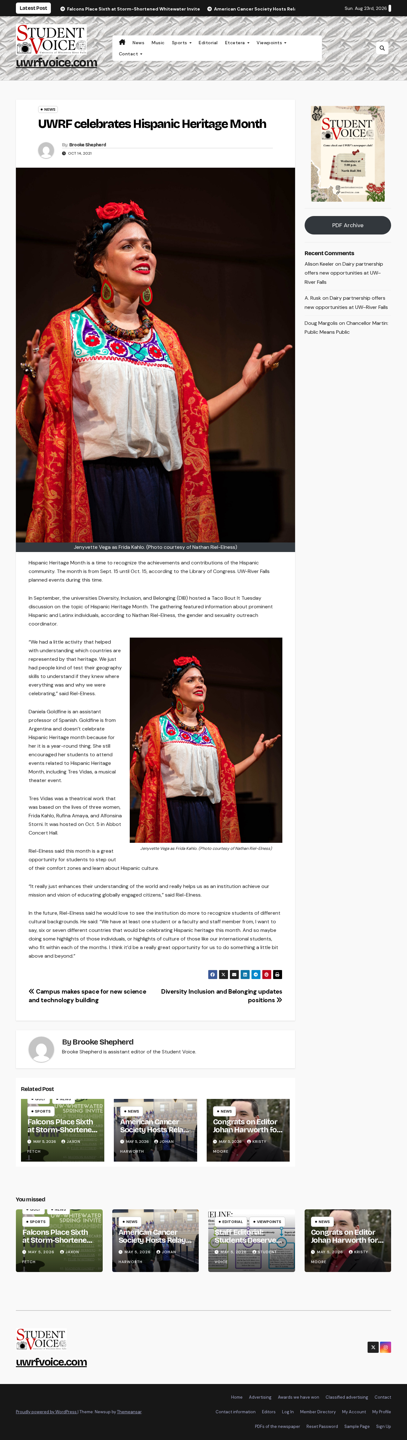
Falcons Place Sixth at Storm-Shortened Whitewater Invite (61, 1129)
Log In (288, 1412)
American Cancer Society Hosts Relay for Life (153, 1129)
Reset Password (322, 1426)
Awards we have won (298, 1397)
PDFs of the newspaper (277, 1426)
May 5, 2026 (42, 1252)
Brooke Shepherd (87, 145)
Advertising (260, 1397)
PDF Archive (347, 225)
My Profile (381, 1412)
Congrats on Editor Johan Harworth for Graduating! (246, 1129)
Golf (40, 1098)
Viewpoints (270, 42)
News (138, 42)
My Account (354, 1412)
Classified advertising (347, 1397)
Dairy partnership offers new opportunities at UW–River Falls (344, 273)
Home (237, 1397)
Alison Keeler (319, 264)
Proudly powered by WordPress (47, 1412)
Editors (269, 1412)
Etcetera (236, 42)
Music (158, 42)
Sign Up (383, 1426)
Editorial (208, 42)
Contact (129, 54)
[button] (382, 48)
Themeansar (129, 1412)
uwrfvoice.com (56, 62)
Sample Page (357, 1426)
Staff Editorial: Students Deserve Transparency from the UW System (248, 1244)
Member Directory (318, 1412)
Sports (180, 42)
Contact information (236, 1412)
